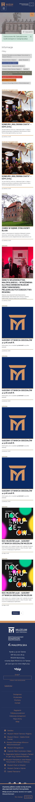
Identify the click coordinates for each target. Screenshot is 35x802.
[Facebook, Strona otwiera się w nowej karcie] (14, 783)
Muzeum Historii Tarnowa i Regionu (19, 734)
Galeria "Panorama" (13, 771)
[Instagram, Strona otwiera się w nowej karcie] (9, 783)
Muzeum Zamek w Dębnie (16, 768)
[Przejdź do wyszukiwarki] (32, 14)
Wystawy (17, 700)
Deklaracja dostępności (17, 716)
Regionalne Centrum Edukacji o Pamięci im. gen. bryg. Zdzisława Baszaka (19, 755)
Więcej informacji (8, 794)
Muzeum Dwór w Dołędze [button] (9, 60)
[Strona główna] (7, 4)
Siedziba (10, 730)
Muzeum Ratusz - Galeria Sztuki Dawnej (18, 738)
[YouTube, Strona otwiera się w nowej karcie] (19, 783)
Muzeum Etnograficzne (15, 748)
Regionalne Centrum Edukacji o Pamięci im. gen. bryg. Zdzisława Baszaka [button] (16, 73)
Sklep (17, 722)
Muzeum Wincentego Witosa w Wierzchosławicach (17, 744)
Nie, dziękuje (18, 797)
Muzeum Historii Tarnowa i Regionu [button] (11, 69)
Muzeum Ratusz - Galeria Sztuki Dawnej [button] (12, 66)
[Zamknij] (31, 36)
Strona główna (28, 32)
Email (17, 675)
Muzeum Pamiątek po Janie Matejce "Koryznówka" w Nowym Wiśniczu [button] (16, 56)
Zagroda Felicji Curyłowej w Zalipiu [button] (11, 77)
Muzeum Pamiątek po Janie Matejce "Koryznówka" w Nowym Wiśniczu (18, 761)
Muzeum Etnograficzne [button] (8, 80)
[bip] (17, 669)
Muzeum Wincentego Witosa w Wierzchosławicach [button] (15, 83)
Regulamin (17, 710)
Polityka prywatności (17, 713)
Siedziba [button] (25, 69)
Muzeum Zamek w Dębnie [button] (9, 63)
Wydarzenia (17, 697)
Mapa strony (17, 719)
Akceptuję (28, 797)
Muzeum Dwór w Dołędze (16, 765)
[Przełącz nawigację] (3, 8)
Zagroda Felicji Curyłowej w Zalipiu (19, 751)
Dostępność (17, 694)
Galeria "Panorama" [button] (23, 60)
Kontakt (17, 703)
